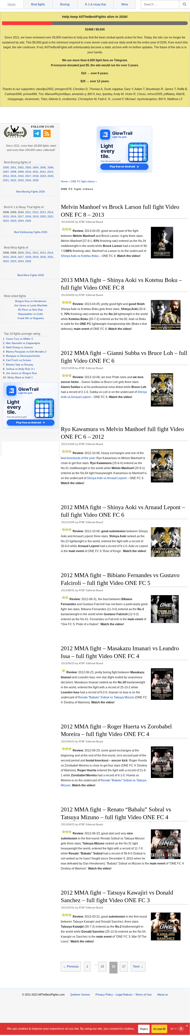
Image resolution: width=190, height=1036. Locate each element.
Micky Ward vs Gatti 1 (20, 377)
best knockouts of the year (78, 458)
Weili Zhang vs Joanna (19, 347)
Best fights (38, 4)
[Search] (184, 4)
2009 (21, 171)
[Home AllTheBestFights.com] (15, 136)
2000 (6, 167)
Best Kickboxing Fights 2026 (30, 232)
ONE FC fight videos (83, 181)
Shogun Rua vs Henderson (31, 301)
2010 (28, 171)
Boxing (65, 4)
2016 (21, 175)
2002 (21, 167)
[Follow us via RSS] (47, 136)
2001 (13, 167)
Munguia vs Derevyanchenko (23, 355)
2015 (13, 175)
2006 (50, 167)
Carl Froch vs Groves (18, 360)
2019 (43, 175)
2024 (28, 180)
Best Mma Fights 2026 (30, 275)
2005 (43, 167)
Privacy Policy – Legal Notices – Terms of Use (123, 994)
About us (162, 994)
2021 (6, 180)
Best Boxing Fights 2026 (30, 191)
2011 (35, 171)
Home (12, 4)
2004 (36, 167)
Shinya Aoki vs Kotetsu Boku (80, 255)
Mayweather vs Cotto (30, 313)
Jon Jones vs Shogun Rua (21, 373)
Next (138, 966)
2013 (50, 171)
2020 (50, 175)
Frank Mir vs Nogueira (31, 318)
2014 (6, 175)
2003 (28, 167)
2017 (28, 175)
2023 (21, 180)
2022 (13, 180)
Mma (124, 4)
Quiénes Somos (80, 994)
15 (103, 966)
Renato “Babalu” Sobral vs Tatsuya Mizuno (106, 697)
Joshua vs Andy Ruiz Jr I (20, 368)
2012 (43, 171)
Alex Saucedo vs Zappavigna (23, 343)
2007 (6, 171)
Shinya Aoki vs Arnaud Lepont (106, 478)
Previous (71, 966)
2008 (13, 171)
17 (125, 966)
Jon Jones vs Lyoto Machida (30, 305)
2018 (36, 175)
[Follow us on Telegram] (37, 136)
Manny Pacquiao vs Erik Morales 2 (26, 351)
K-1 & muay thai (95, 4)
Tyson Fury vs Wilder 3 (19, 338)
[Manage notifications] (181, 1029)
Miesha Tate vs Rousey (19, 364)
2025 (36, 180)
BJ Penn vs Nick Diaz (30, 309)
